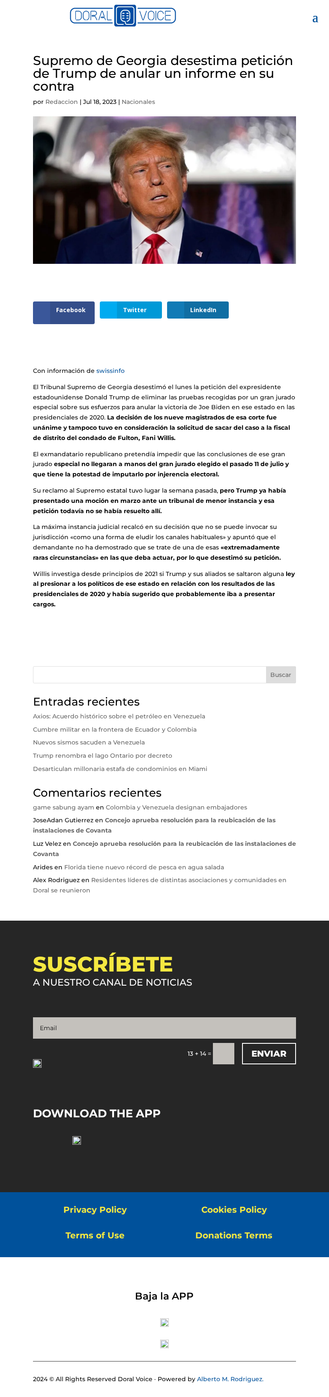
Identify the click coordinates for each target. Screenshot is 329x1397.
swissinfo (110, 371)
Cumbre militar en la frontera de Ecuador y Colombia (115, 729)
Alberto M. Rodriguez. (230, 1379)
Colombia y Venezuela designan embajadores (176, 807)
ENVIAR (269, 1053)
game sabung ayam (63, 807)
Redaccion (61, 102)
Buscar (280, 675)
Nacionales (138, 102)
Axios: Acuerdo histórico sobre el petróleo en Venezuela (119, 716)
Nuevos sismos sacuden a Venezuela (89, 742)
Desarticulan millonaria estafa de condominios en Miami (120, 769)
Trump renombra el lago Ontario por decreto (102, 755)
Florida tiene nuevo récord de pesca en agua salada (144, 867)
